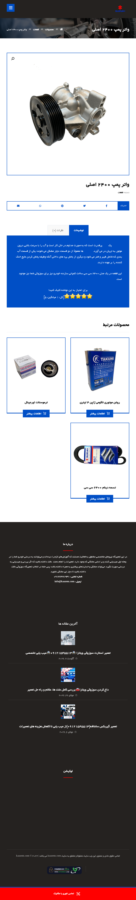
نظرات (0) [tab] (57, 230)
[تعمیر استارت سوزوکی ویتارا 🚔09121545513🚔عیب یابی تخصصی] (68, 638)
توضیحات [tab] (79, 230)
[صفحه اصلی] (61, 30)
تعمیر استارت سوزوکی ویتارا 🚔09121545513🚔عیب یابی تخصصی (68, 653)
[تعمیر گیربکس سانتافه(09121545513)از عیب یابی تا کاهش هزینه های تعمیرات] (68, 711)
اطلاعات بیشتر (97, 413)
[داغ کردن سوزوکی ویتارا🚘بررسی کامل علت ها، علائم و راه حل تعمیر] (68, 675)
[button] (13, 59)
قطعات (120, 192)
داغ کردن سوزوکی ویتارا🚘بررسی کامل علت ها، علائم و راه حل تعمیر (68, 690)
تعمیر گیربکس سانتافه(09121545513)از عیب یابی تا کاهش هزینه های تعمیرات (68, 726)
